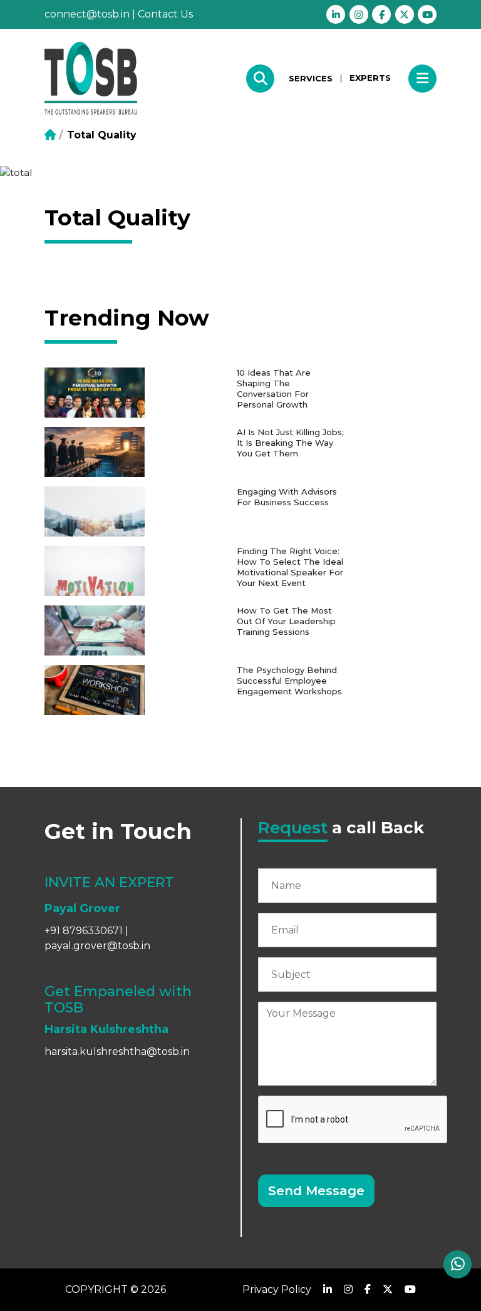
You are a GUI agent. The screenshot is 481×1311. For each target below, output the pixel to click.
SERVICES (311, 79)
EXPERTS (370, 78)
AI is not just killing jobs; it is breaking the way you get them (290, 442)
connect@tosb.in (87, 14)
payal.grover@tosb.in (97, 946)
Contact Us (165, 14)
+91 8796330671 (83, 931)
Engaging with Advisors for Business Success (287, 496)
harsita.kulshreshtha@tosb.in (117, 1051)
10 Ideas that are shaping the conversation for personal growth (274, 388)
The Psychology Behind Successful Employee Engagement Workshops (289, 680)
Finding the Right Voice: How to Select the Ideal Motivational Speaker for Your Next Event (290, 567)
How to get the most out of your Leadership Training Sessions (286, 621)
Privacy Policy (276, 1289)
